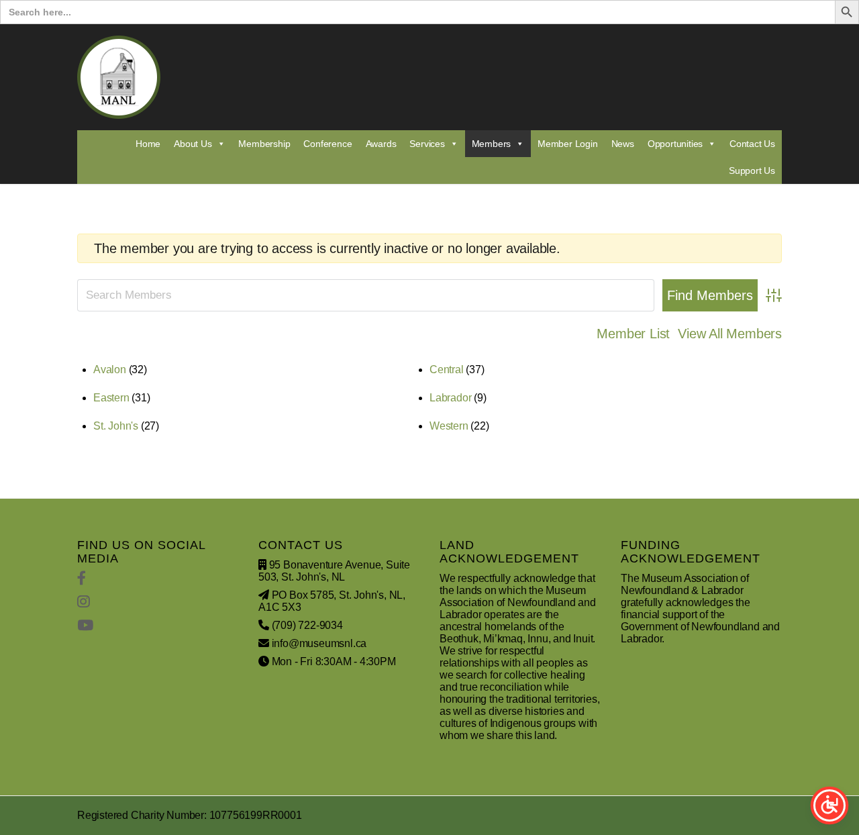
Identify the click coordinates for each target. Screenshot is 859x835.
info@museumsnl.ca (319, 643)
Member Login (568, 143)
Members (491, 143)
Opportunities (675, 143)
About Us (192, 143)
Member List (633, 334)
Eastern (111, 397)
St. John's (115, 426)
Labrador (450, 397)
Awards (381, 143)
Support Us (752, 170)
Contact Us (752, 143)
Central (447, 369)
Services (426, 143)
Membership (264, 143)
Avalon (109, 369)
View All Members (730, 334)
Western (449, 426)
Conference (327, 143)
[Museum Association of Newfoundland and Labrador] (118, 77)
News (622, 143)
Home (148, 143)
